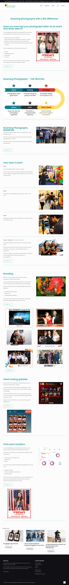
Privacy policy (6, 571)
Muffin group (13, 582)
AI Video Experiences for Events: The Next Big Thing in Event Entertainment (55, 546)
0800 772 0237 (21, 1)
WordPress (32, 582)
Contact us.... (8, 66)
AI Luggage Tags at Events (10, 543)
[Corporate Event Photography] (10, 5)
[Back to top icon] (64, 582)
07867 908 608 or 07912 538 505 (32, 1)
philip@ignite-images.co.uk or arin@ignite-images (50, 1)
